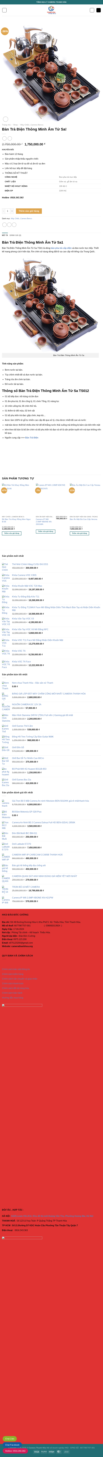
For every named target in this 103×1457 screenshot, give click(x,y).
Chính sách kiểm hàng (12, 974)
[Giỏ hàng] (98, 10)
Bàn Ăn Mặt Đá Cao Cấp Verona (83, 519)
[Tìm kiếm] (92, 10)
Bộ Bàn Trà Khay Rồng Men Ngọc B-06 (16, 520)
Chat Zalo (9, 1439)
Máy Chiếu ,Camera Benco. (32, 125)
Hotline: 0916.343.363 (15, 1451)
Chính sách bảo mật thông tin (16, 969)
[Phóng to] (5, 119)
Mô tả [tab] (5, 235)
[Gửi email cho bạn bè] (14, 224)
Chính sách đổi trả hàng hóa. (15, 988)
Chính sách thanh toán (12, 983)
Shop (15, 125)
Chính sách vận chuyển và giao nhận (19, 979)
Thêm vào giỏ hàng (29, 211)
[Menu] (4, 10)
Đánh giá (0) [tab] (15, 235)
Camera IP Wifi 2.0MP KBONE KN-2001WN (44, 521)
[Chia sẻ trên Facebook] (9, 224)
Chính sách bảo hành (12, 993)
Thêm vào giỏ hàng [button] (11, 533)
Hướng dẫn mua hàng (12, 998)
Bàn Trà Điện (31, 438)
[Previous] (2, 511)
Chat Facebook (12, 1445)
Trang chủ (6, 125)
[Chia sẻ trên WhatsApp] (4, 224)
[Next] (101, 511)
